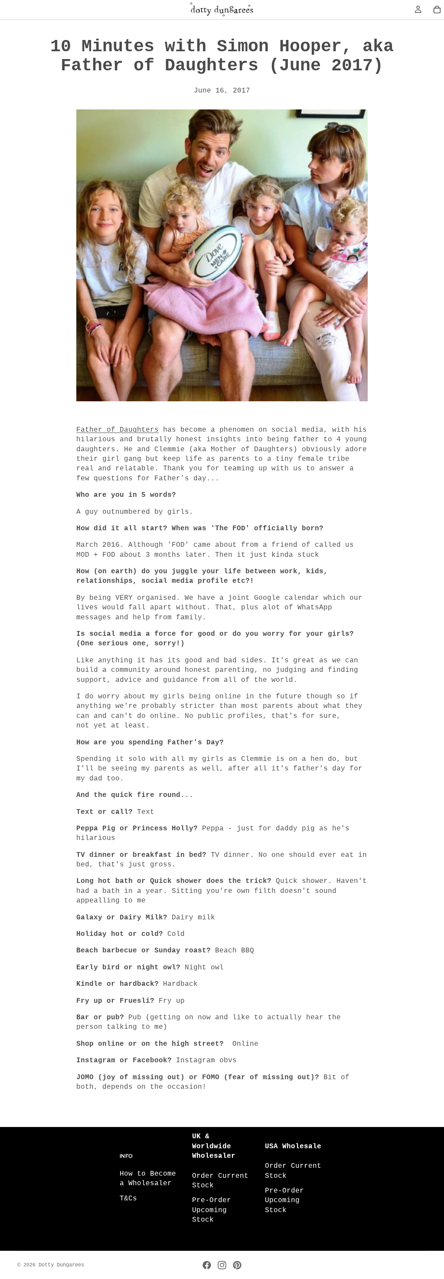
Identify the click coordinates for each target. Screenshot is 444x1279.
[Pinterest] (237, 1265)
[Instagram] (222, 1265)
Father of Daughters (117, 430)
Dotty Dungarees (61, 1265)
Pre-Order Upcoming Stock (211, 1210)
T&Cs (128, 1198)
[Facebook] (207, 1265)
